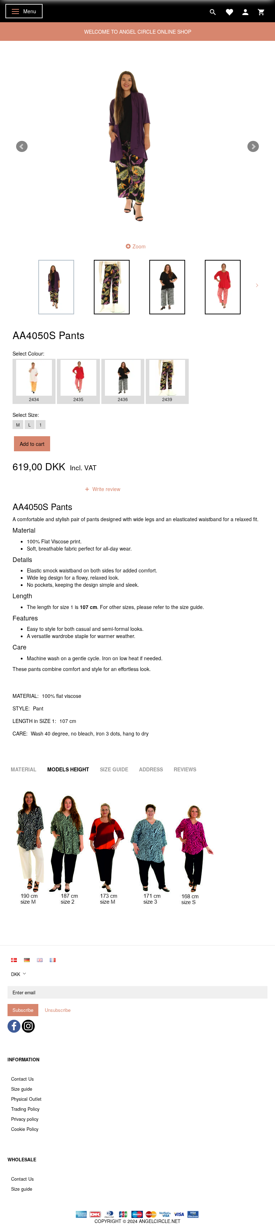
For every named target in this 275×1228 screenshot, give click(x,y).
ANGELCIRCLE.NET (159, 1221)
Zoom (139, 246)
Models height (68, 769)
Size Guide (114, 769)
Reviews (185, 769)
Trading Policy (25, 1109)
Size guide (21, 1089)
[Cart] (261, 11)
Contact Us (22, 1079)
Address (151, 769)
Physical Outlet (26, 1099)
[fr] (52, 959)
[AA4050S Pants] (137, 146)
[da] (14, 959)
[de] (26, 959)
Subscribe (23, 1009)
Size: (26, 414)
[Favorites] (229, 11)
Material (24, 769)
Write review (105, 488)
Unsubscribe (58, 1009)
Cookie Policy (24, 1129)
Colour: (28, 353)
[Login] (245, 11)
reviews (62, 488)
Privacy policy (24, 1119)
